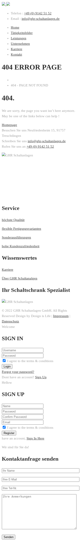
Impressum (61, 316)
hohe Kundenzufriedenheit (20, 246)
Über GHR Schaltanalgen (19, 278)
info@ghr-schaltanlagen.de (41, 18)
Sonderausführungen (16, 237)
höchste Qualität (13, 220)
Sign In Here (35, 438)
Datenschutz (10, 321)
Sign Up (41, 377)
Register (9, 433)
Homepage (9, 125)
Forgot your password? (18, 372)
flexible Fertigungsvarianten (21, 228)
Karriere (7, 269)
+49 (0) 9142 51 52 (38, 13)
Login (7, 366)
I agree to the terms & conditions (30, 361)
